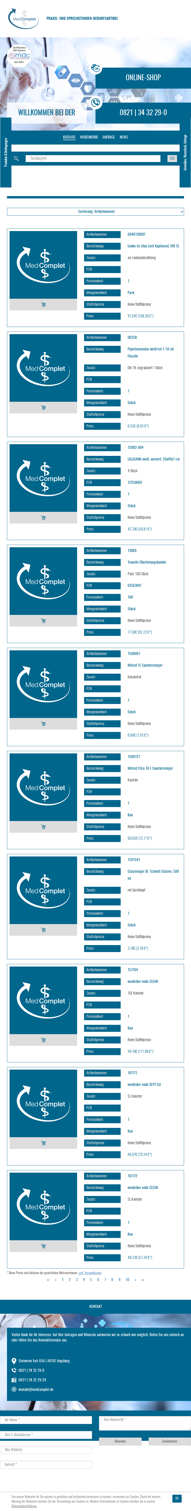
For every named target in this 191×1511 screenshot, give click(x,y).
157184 (133, 970)
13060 (132, 551)
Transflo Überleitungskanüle (147, 562)
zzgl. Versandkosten (90, 1273)
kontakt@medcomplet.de (36, 1390)
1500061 (134, 654)
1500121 (134, 757)
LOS (172, 158)
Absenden (120, 1441)
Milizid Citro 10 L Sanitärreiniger (150, 768)
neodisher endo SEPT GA (144, 1085)
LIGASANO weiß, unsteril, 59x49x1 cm (154, 459)
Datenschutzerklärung (24, 1506)
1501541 (134, 860)
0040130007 (136, 234)
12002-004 (135, 448)
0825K (132, 338)
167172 (132, 1176)
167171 (132, 1073)
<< (48, 1280)
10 (127, 1280)
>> (142, 1280)
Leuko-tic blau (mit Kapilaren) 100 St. (154, 246)
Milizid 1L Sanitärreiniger (145, 665)
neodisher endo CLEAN (143, 982)
